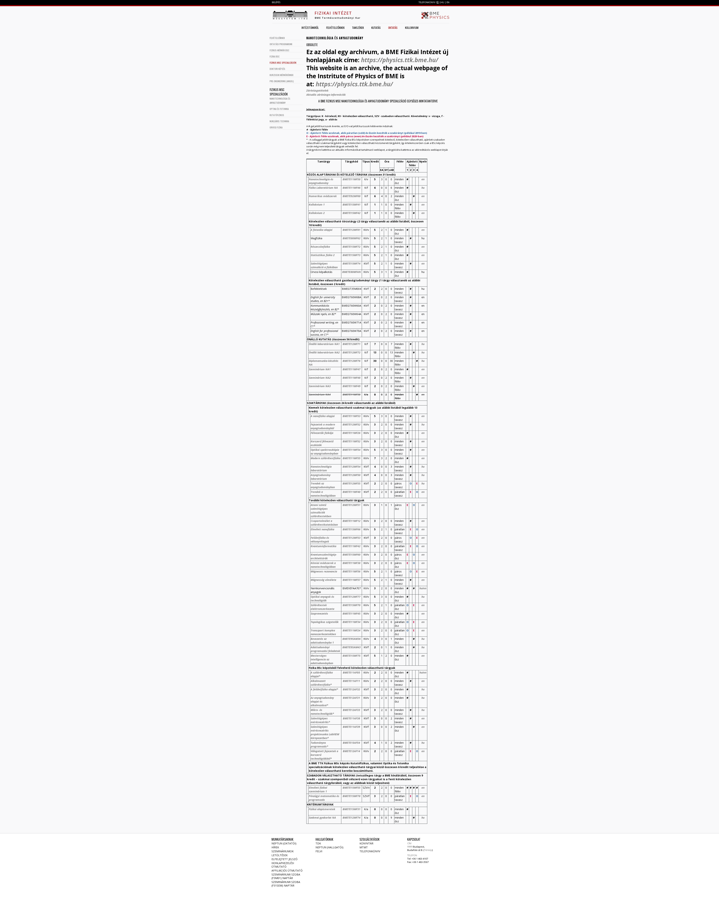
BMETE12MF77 (351, 596)
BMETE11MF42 (351, 546)
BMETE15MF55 (351, 787)
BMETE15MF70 (351, 605)
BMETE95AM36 (351, 639)
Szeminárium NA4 (320, 394)
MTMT (364, 847)
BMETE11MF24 (351, 630)
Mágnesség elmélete (323, 580)
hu (422, 187)
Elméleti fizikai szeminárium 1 (318, 789)
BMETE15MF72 (351, 246)
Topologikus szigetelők (325, 622)
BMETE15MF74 (351, 263)
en (422, 179)
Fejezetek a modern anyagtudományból (323, 426)
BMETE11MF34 (351, 622)
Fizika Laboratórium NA (323, 187)
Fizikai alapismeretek (322, 809)
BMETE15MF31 (351, 809)
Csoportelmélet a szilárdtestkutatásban (324, 522)
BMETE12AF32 (351, 689)
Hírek (275, 847)
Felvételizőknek (335, 27)
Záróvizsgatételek (317, 90)
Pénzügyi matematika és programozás (324, 798)
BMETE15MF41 (351, 204)
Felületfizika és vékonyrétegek (320, 539)
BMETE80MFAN (351, 272)
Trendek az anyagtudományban (323, 485)
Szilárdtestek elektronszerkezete (322, 607)
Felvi (318, 851)
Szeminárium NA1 (320, 369)
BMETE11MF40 (351, 492)
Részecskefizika (320, 246)
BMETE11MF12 (351, 521)
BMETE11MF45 (351, 613)
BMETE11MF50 (351, 394)
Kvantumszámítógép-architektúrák (324, 556)
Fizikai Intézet (333, 13)
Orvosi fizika (276, 127)
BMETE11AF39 (351, 727)
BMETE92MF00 (351, 196)
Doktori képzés (277, 68)
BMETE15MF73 (351, 255)
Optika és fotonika (279, 108)
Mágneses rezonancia (324, 571)
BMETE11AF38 (351, 718)
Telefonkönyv (370, 851)
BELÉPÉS (276, 2)
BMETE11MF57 (351, 580)
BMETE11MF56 (351, 571)
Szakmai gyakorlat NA (322, 817)
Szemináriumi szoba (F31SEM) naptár (285, 883)
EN (448, 2)
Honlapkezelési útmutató (282, 864)
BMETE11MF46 (351, 187)
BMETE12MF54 (351, 466)
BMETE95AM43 (351, 647)
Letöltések (279, 855)
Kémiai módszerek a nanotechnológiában (323, 564)
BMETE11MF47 (351, 369)
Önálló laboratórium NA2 (324, 352)
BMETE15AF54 (351, 742)
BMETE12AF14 (351, 751)
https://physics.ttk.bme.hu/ (399, 60)
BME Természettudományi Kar (338, 17)
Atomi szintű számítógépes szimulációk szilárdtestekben (321, 510)
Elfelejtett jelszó (284, 859)
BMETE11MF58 (351, 179)
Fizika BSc (275, 56)
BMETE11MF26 (351, 433)
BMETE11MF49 (351, 386)
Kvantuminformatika (323, 546)
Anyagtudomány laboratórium (320, 477)
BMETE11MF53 (351, 416)
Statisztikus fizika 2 (323, 255)
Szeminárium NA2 (320, 377)
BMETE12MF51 (351, 505)
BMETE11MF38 (351, 563)
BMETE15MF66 (351, 529)
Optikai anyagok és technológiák (322, 598)
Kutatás (376, 27)
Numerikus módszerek (323, 196)
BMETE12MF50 (351, 475)
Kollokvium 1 (317, 204)
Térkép (428, 850)
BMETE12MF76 (351, 361)
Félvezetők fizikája (322, 433)
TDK (318, 843)
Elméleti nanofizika (322, 529)
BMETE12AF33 (351, 710)
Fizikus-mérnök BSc (279, 50)
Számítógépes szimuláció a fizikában (324, 265)
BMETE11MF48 (351, 377)
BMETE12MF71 (351, 344)
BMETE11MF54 (351, 449)
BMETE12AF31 (351, 698)
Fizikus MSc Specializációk (283, 62)
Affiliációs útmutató (287, 870)
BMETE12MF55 (351, 483)
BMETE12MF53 (351, 537)
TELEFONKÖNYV (426, 2)
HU (442, 2)
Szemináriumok (282, 851)
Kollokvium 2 (317, 213)
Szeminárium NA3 (320, 386)
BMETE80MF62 (351, 238)
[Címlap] (290, 14)
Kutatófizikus (277, 115)
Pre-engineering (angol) (282, 81)
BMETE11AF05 (351, 672)
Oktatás (393, 27)
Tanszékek (358, 27)
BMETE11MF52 (351, 441)
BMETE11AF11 (351, 681)
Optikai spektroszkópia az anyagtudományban (325, 451)
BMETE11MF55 (351, 458)
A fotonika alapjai (321, 230)
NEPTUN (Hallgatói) (329, 847)
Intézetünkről (310, 27)
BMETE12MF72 (351, 352)
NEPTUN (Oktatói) (283, 843)
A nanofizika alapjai (323, 416)
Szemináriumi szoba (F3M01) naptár (285, 876)
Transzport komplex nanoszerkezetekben (323, 632)
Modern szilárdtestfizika (325, 458)
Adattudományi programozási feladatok (325, 649)
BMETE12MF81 (351, 230)
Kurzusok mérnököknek (281, 75)
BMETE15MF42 (351, 213)
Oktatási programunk (281, 44)
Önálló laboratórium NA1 (324, 344)
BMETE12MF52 (351, 424)
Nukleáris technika (279, 121)
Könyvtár (366, 843)
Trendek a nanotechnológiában (323, 493)
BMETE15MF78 (351, 796)
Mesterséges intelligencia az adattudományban (322, 659)
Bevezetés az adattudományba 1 (322, 640)
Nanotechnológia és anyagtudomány (321, 181)
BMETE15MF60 (351, 554)
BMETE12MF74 (351, 817)
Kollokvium (411, 27)
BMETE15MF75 (351, 655)
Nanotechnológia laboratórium (321, 468)
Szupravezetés (319, 613)
